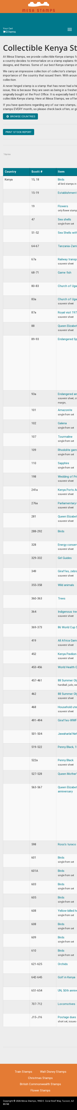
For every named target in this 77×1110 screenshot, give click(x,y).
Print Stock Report (19, 132)
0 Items (9, 30)
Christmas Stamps (40, 1078)
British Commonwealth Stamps (40, 1084)
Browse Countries (22, 116)
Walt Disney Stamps (53, 1071)
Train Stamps (23, 1071)
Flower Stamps (40, 1090)
